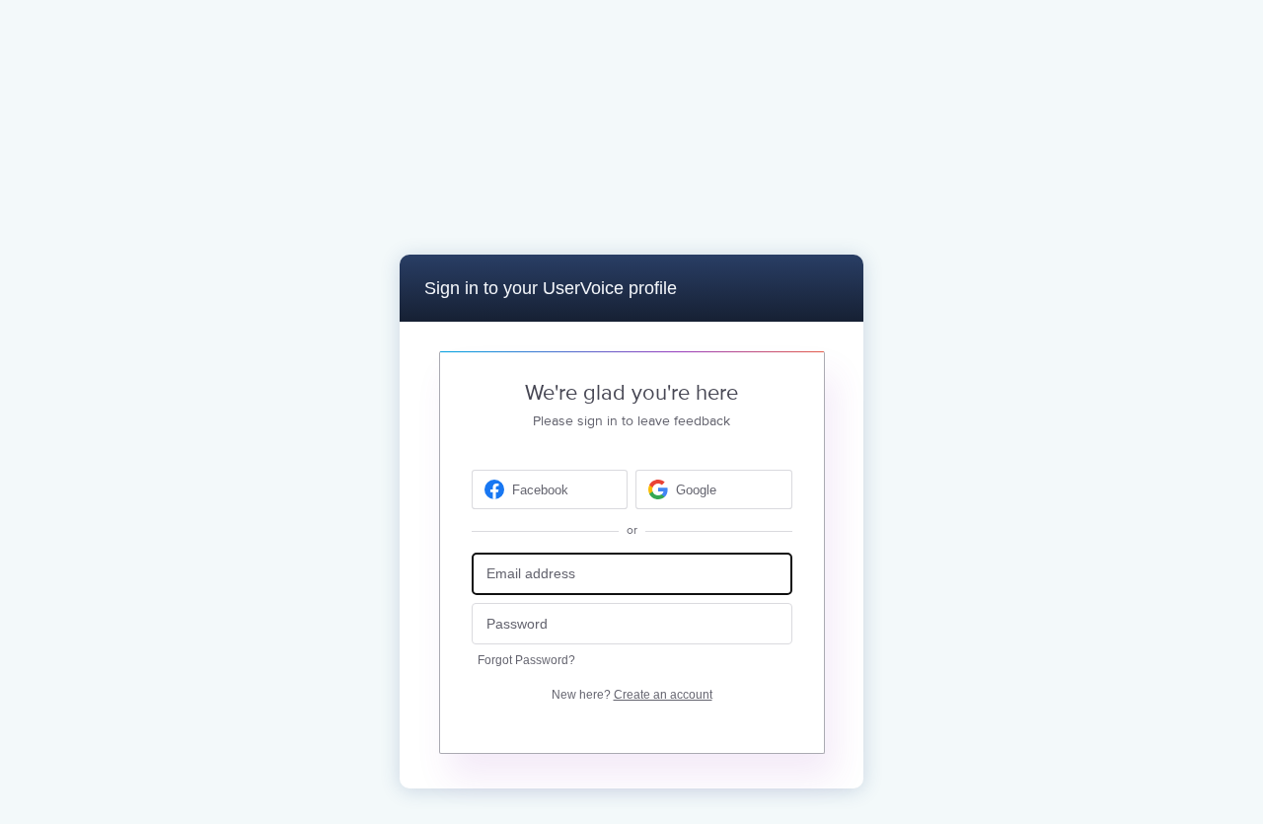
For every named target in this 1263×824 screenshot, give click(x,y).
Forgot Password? (526, 660)
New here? (632, 695)
